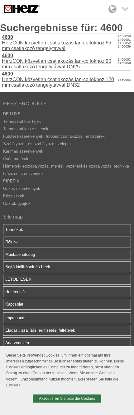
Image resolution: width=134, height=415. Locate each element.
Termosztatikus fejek (22, 121)
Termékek (14, 229)
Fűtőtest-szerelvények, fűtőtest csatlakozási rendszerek (54, 136)
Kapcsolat (14, 304)
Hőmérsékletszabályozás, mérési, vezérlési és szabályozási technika (66, 166)
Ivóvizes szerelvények (23, 173)
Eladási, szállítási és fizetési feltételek (40, 330)
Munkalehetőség (20, 254)
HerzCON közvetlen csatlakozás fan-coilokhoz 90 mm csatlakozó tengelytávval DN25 (56, 61)
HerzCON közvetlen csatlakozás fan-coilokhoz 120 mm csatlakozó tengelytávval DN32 (58, 79)
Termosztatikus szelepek (25, 129)
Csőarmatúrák (15, 158)
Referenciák (16, 291)
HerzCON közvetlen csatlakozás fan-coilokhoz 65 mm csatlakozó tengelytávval (56, 43)
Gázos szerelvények (21, 188)
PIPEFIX (11, 181)
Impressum (15, 318)
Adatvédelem (17, 342)
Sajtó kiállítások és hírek (27, 267)
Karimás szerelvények (23, 151)
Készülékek (13, 196)
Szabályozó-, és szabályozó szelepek (37, 143)
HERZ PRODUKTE (25, 103)
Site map (13, 216)
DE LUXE (12, 114)
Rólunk (11, 242)
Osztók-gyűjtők (17, 203)
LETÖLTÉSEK (18, 279)
